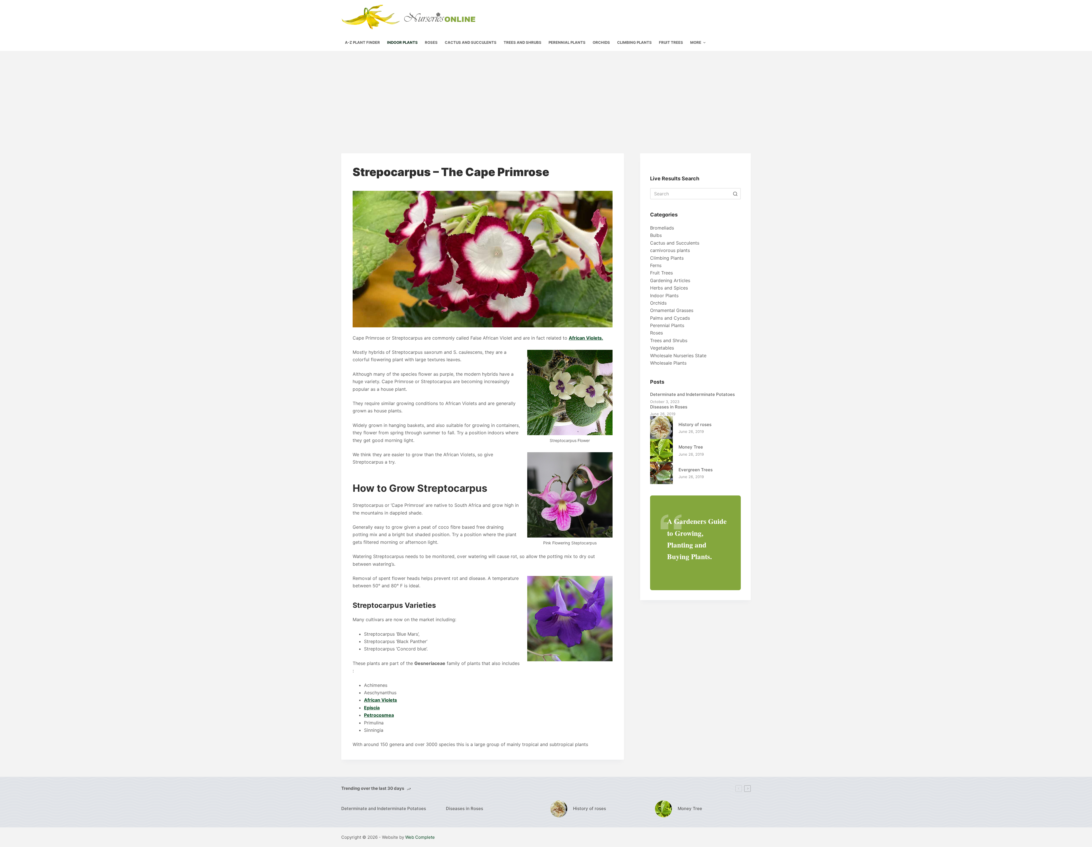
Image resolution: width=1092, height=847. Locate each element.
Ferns (655, 265)
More (695, 42)
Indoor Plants (664, 295)
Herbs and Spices (669, 288)
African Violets (380, 700)
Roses (656, 333)
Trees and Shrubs (668, 340)
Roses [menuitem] (431, 42)
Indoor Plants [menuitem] (402, 42)
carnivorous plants (670, 250)
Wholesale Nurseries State (678, 355)
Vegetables (662, 348)
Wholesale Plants (668, 363)
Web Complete (420, 837)
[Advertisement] (546, 93)
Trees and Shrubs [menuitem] (522, 42)
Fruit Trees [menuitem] (671, 42)
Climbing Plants (667, 258)
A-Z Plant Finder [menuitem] (362, 42)
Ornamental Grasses (671, 310)
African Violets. (586, 338)
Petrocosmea (379, 715)
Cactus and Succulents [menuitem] (471, 42)
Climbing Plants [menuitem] (634, 42)
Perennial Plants (667, 325)
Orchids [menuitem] (601, 42)
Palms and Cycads (670, 318)
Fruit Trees (661, 273)
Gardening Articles (670, 280)
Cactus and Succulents (674, 243)
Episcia (372, 707)
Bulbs (656, 235)
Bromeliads (662, 228)
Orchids (658, 303)
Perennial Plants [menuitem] (567, 42)
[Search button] (735, 193)
